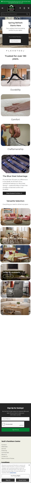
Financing (4, 450)
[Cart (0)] (28, 8)
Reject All (8, 480)
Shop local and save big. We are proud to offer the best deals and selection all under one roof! (16, 2)
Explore (8, 221)
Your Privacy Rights (15, 475)
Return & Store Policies (8, 458)
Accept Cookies (22, 480)
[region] (15, 473)
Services (4, 448)
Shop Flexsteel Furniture (13, 193)
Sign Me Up (15, 429)
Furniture (4, 444)
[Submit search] (27, 14)
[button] (2, 8)
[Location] (20, 8)
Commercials (5, 452)
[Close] (29, 465)
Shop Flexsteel (14, 41)
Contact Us (5, 456)
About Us (4, 454)
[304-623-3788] (24, 8)
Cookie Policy (13, 472)
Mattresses (4, 446)
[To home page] (11, 8)
